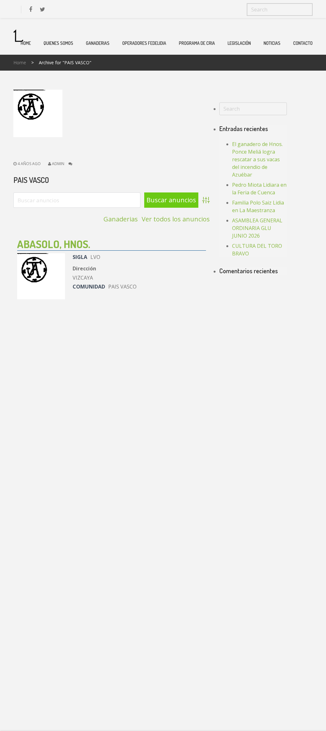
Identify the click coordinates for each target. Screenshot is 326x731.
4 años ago (29, 163)
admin (58, 163)
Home (26, 43)
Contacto (303, 43)
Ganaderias (98, 43)
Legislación (239, 43)
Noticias (272, 43)
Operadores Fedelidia (144, 43)
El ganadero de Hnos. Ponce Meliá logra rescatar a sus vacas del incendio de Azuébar (257, 159)
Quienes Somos (58, 43)
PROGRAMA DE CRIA (197, 43)
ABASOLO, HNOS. (53, 244)
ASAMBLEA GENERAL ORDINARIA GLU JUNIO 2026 (257, 228)
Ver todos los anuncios (176, 219)
